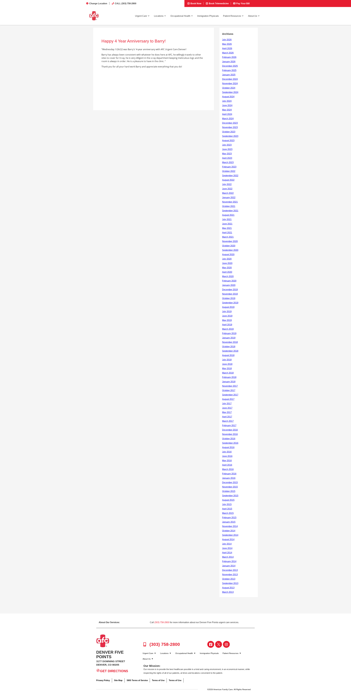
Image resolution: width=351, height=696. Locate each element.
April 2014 (227, 552)
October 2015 (228, 491)
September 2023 (230, 136)
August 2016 (228, 447)
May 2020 (227, 267)
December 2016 (230, 430)
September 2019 (230, 303)
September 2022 (230, 175)
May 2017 (227, 412)
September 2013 (230, 583)
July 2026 (227, 39)
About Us (252, 16)
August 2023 (228, 140)
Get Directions (114, 671)
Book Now (195, 3)
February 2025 (229, 70)
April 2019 (227, 324)
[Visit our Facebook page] (210, 644)
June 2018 (227, 364)
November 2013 (230, 574)
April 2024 (227, 114)
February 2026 (229, 57)
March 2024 (228, 118)
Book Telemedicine (218, 3)
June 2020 (227, 263)
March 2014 (228, 557)
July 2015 (227, 504)
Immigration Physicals (208, 16)
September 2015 (230, 495)
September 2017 (230, 395)
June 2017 (227, 408)
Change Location (98, 3)
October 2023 (228, 132)
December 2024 (230, 79)
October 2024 (228, 88)
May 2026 (227, 44)
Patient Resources (232, 16)
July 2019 (227, 311)
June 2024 (227, 105)
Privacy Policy (103, 680)
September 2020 (230, 250)
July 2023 (227, 145)
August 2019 (228, 307)
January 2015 (228, 522)
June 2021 (227, 224)
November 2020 (230, 241)
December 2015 (230, 482)
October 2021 (228, 206)
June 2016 (227, 456)
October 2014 (228, 531)
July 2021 (227, 219)
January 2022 (228, 197)
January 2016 (228, 478)
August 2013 (228, 588)
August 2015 (228, 500)
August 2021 (228, 215)
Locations (158, 16)
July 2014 (227, 544)
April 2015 (227, 509)
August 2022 (228, 180)
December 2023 (230, 123)
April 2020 (227, 272)
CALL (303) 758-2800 (125, 3)
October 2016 (228, 438)
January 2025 (228, 75)
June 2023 (227, 149)
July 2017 (227, 403)
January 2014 (228, 566)
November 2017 (230, 386)
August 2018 (228, 355)
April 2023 (227, 158)
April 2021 (227, 232)
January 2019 (228, 338)
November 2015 (230, 487)
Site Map (118, 680)
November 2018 (230, 342)
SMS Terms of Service (137, 680)
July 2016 (227, 452)
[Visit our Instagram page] (226, 644)
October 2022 (228, 171)
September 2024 (230, 92)
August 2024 (228, 96)
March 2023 (228, 162)
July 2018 (227, 360)
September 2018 (230, 351)
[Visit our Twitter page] (218, 644)
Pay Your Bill (243, 3)
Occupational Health (180, 16)
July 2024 (227, 101)
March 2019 (228, 329)
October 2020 (228, 246)
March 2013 (228, 592)
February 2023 (229, 167)
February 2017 (229, 425)
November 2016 (230, 434)
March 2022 (228, 193)
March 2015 (228, 513)
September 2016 (230, 443)
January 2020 (228, 285)
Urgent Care (141, 16)
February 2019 (229, 333)
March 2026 (228, 53)
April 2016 (227, 465)
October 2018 (228, 346)
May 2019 (227, 320)
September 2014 (230, 535)
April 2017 (227, 417)
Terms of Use (158, 680)
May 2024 (227, 110)
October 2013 (228, 579)
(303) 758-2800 (161, 622)
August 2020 (228, 254)
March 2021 (228, 237)
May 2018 (227, 368)
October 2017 (228, 390)
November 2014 (230, 526)
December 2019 (230, 289)
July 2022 (227, 184)
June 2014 (227, 548)
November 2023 (230, 127)
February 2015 (229, 517)
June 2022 (227, 189)
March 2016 (228, 469)
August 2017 (228, 399)
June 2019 (227, 316)
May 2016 (227, 460)
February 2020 (229, 281)
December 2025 (230, 66)
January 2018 (228, 381)
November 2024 (230, 83)
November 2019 (230, 294)
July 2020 (227, 259)
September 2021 (230, 210)
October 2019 (228, 298)
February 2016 (229, 474)
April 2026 (227, 48)
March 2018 (228, 373)
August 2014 (228, 539)
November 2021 (230, 202)
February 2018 (229, 377)
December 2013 (230, 570)
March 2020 (228, 276)
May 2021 (227, 228)
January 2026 (228, 61)
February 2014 (229, 561)
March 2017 (228, 421)
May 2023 (227, 153)
